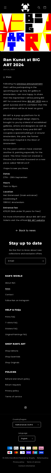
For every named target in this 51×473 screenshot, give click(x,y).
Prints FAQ (10, 317)
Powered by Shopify (27, 458)
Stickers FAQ (11, 328)
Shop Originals (12, 362)
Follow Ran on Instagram (17, 300)
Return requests (13, 384)
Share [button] (9, 77)
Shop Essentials (12, 356)
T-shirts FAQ (11, 322)
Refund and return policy (17, 379)
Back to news (27, 230)
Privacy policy (12, 390)
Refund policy (42, 458)
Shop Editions (11, 351)
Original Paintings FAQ (16, 334)
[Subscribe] (43, 261)
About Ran (10, 283)
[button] (5, 7)
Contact (9, 294)
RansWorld (14, 458)
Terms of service (13, 396)
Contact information (26, 466)
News (7, 288)
